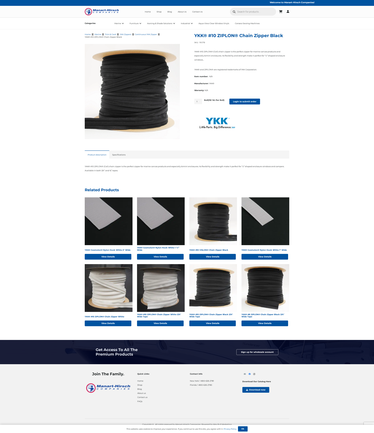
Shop (139, 385)
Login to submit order (244, 101)
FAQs (139, 401)
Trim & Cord (110, 34)
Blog (139, 389)
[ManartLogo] (102, 11)
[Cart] (281, 12)
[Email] (244, 374)
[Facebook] (249, 374)
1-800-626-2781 (207, 381)
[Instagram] (254, 374)
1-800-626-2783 (205, 385)
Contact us (142, 397)
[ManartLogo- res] (108, 387)
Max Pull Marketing (222, 424)
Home (88, 34)
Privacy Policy (230, 429)
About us (141, 393)
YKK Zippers (125, 34)
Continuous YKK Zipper (146, 34)
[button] (122, 23)
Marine (98, 34)
